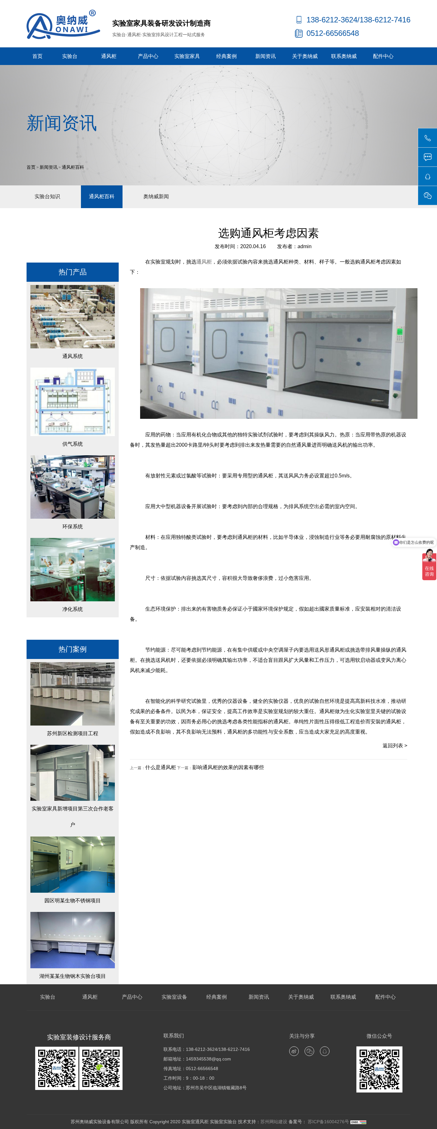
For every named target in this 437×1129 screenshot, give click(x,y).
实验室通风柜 (195, 1121)
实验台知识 (47, 196)
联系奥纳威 (344, 56)
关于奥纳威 (305, 56)
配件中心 (383, 56)
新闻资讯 (265, 56)
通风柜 (108, 56)
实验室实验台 (223, 1121)
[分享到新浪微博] (294, 1051)
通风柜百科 (73, 167)
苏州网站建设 (273, 1121)
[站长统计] (358, 1121)
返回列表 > (395, 745)
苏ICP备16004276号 (327, 1121)
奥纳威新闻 (156, 196)
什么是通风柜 (160, 767)
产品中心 (148, 56)
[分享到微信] (309, 1051)
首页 (37, 56)
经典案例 (226, 56)
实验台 (69, 56)
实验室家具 (187, 56)
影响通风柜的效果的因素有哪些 (228, 767)
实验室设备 (174, 997)
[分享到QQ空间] (325, 1051)
